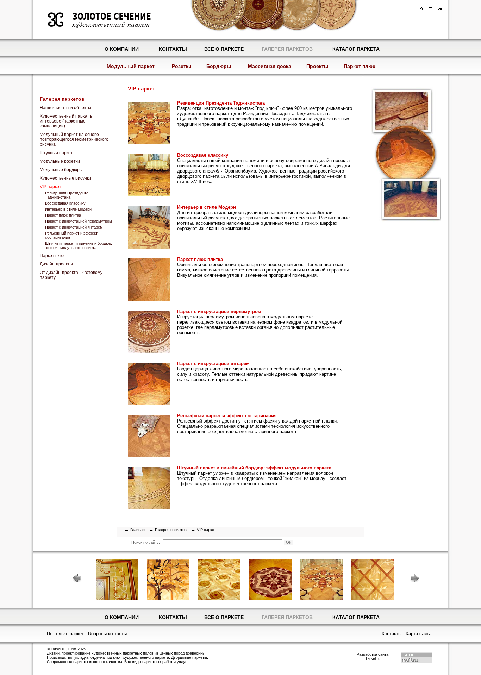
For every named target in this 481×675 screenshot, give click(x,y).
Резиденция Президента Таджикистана (66, 195)
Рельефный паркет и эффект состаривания (71, 235)
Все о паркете (224, 49)
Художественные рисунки (65, 178)
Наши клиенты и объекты (65, 107)
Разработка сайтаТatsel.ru (372, 656)
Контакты (173, 49)
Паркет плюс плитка (63, 215)
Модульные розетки (60, 161)
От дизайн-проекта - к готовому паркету (71, 275)
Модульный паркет (131, 66)
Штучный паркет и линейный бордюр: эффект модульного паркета (78, 245)
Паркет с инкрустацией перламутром (78, 221)
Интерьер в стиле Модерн (68, 209)
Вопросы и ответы (107, 633)
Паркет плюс (359, 66)
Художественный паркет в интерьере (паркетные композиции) (66, 121)
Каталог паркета (356, 49)
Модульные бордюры (61, 169)
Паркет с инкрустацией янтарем (74, 227)
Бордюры (218, 66)
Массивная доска (269, 66)
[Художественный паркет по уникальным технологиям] (402, 226)
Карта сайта (418, 633)
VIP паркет (50, 186)
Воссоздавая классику (65, 203)
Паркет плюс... (54, 255)
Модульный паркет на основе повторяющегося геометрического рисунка (74, 139)
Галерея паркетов (287, 49)
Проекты (317, 66)
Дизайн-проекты (56, 264)
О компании (122, 49)
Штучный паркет (56, 152)
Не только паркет (65, 633)
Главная (137, 529)
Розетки (182, 66)
